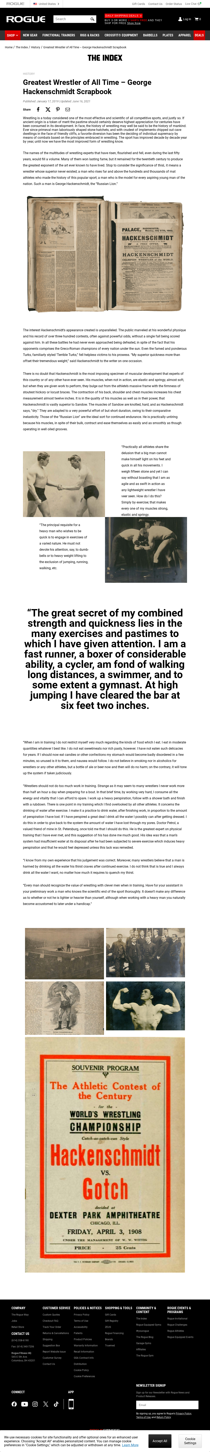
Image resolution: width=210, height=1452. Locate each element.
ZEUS (108, 1327)
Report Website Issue (54, 1351)
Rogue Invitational (177, 1318)
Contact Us (155, 4)
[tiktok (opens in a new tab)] (56, 1404)
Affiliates (141, 1349)
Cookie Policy (81, 1370)
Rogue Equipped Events (180, 1337)
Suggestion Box (51, 1345)
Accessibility (81, 1327)
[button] (92, 19)
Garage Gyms (143, 1343)
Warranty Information (86, 1345)
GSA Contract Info (84, 1357)
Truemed (110, 1345)
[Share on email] (67, 109)
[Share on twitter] (48, 109)
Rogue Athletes (175, 1331)
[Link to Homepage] (26, 19)
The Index (22, 47)
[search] (74, 19)
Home (9, 47)
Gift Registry (111, 1320)
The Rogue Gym (145, 1355)
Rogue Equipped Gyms (148, 1324)
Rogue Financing (114, 1333)
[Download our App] (71, 1404)
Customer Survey (52, 1357)
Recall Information (84, 1351)
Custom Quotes (51, 1314)
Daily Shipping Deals (121, 15)
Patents (78, 1333)
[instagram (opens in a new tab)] (35, 1404)
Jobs (14, 1320)
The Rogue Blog (144, 1337)
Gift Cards (138, 4)
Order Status (174, 4)
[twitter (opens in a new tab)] (46, 1404)
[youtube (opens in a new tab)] (24, 1404)
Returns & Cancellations (56, 1333)
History (35, 47)
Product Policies (83, 1339)
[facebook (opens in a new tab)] (14, 1404)
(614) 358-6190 (20, 1340)
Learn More (130, 1445)
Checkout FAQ (50, 1320)
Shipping (47, 1339)
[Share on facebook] (38, 109)
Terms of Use (81, 1320)
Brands (109, 1339)
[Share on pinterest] (57, 109)
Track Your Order (52, 1327)
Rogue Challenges (177, 1324)
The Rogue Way (20, 1314)
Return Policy (163, 1417)
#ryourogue (142, 1331)
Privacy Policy (81, 1314)
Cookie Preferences (84, 1376)
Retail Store (17, 1327)
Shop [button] (11, 35)
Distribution (80, 1364)
